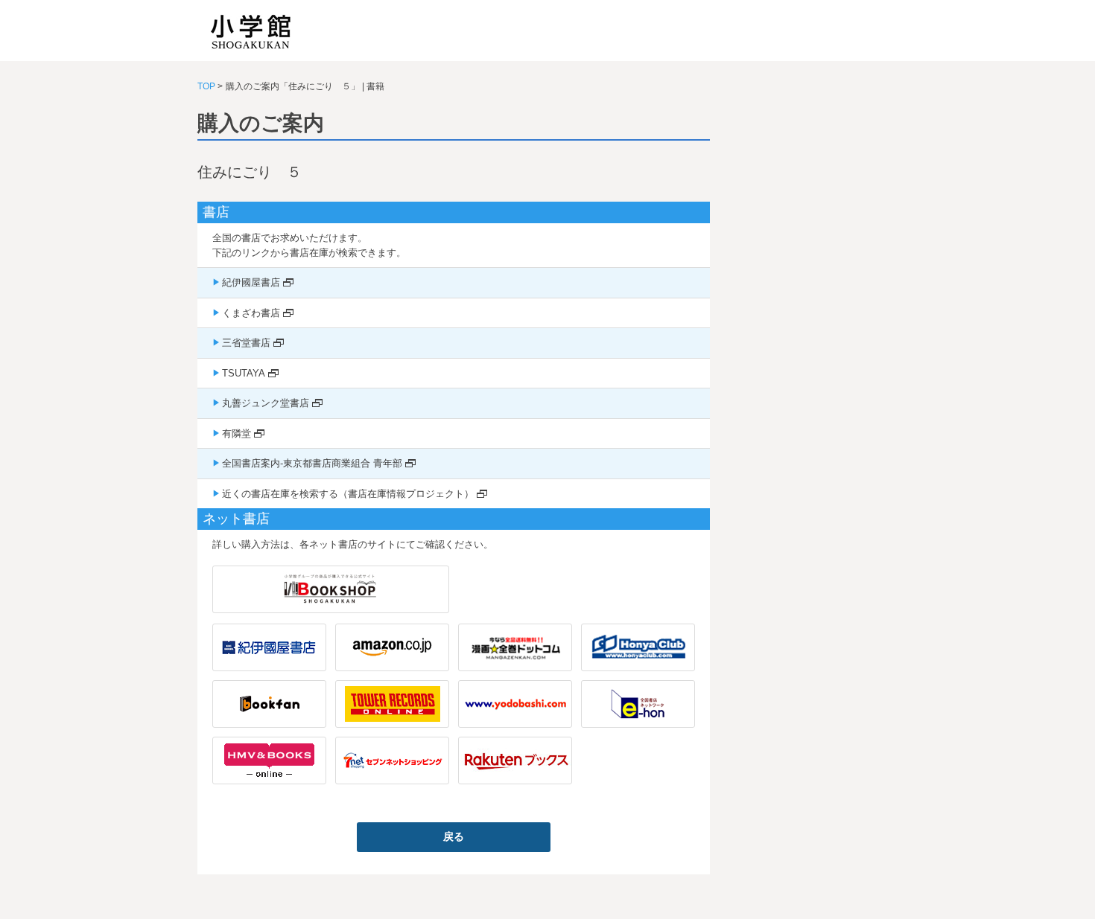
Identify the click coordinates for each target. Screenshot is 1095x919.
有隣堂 (236, 433)
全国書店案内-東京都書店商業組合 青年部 (312, 463)
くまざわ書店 (251, 312)
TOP (206, 86)
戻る (453, 836)
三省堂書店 (246, 342)
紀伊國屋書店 (251, 282)
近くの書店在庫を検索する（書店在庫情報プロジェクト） (348, 493)
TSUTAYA (243, 373)
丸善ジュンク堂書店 (265, 403)
